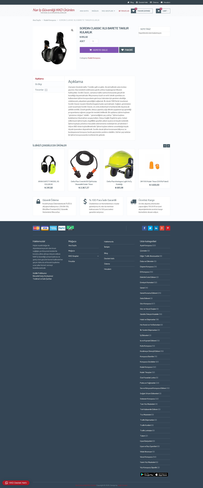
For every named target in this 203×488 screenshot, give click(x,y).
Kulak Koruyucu (94, 58)
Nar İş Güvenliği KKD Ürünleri (53, 10)
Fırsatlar (125, 11)
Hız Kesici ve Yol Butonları (150, 325)
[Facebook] (144, 228)
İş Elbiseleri (144, 335)
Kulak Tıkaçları (145, 372)
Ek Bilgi (38, 84)
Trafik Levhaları (146, 430)
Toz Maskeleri (145, 414)
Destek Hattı (143, 2)
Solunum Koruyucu (147, 399)
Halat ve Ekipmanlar (147, 319)
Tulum (142, 436)
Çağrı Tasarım (122, 485)
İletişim (107, 247)
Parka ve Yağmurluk (147, 383)
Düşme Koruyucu (146, 266)
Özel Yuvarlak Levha (147, 377)
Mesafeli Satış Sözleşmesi (43, 276)
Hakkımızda (108, 241)
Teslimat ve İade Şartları (42, 279)
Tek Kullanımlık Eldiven (149, 409)
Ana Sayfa (84, 11)
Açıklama (39, 78)
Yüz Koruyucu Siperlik (148, 467)
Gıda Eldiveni (145, 298)
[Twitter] (150, 228)
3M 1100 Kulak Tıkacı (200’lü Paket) (154, 181)
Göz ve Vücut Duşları (148, 309)
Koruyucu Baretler (147, 356)
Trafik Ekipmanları (147, 420)
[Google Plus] (162, 228)
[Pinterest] (168, 228)
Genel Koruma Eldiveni (148, 293)
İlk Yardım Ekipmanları (148, 330)
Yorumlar (41, 89)
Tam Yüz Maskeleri (147, 404)
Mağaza (95, 11)
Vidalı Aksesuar (146, 451)
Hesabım (166, 2)
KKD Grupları (107, 11)
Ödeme (155, 2)
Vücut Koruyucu (146, 457)
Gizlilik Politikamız (40, 273)
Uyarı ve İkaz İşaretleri (148, 446)
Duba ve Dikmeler (147, 261)
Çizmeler (143, 251)
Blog (132, 2)
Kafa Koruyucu (146, 346)
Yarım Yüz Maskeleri (148, 462)
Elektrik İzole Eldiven (148, 277)
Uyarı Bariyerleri (146, 441)
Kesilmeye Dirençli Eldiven (150, 351)
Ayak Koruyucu (146, 245)
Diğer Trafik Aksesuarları (149, 256)
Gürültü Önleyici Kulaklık (149, 314)
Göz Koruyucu (145, 303)
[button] (72, 30)
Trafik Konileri (145, 425)
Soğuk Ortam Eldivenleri (149, 393)
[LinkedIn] (156, 228)
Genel (142, 288)
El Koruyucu (144, 272)
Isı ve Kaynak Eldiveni (148, 340)
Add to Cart (99, 50)
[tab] (49, 79)
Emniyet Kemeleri (147, 282)
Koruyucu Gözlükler (147, 362)
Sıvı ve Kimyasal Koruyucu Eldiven (153, 388)
